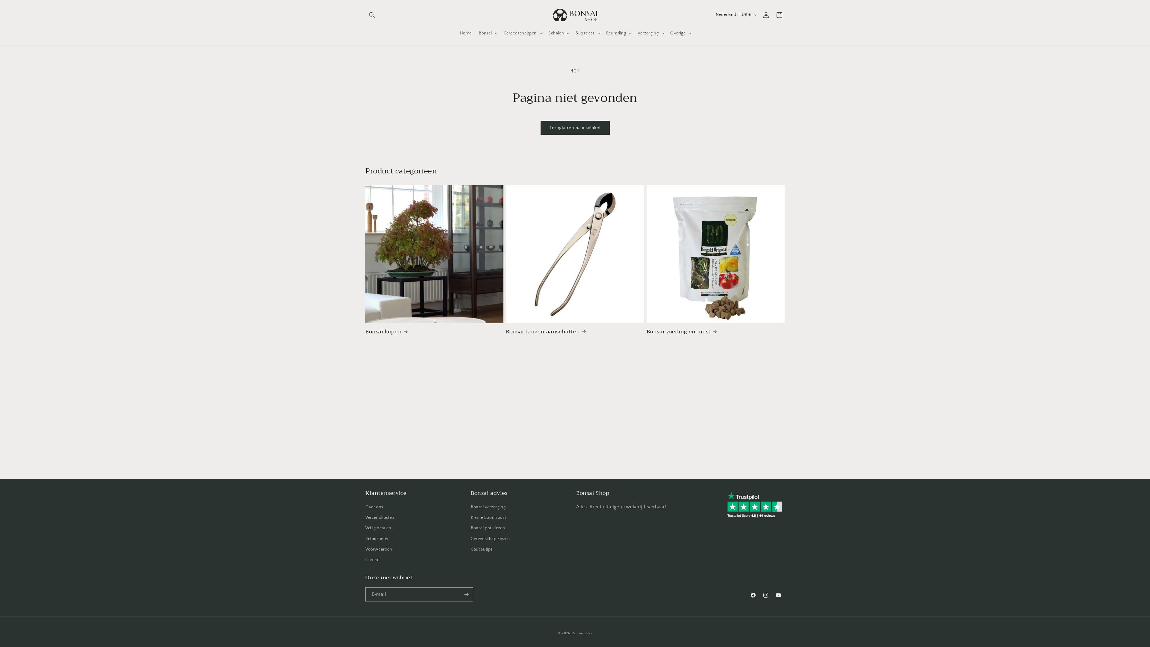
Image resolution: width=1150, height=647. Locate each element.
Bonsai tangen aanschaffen (543, 331)
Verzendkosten (379, 517)
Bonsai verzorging (488, 507)
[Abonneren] (466, 594)
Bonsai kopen (383, 331)
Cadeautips (482, 549)
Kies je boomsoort (488, 517)
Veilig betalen (378, 528)
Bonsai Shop (582, 633)
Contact (373, 559)
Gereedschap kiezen (490, 538)
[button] (372, 15)
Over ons (374, 507)
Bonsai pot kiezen (488, 528)
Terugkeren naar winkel (575, 127)
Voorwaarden (378, 549)
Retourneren (377, 538)
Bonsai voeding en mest (679, 331)
